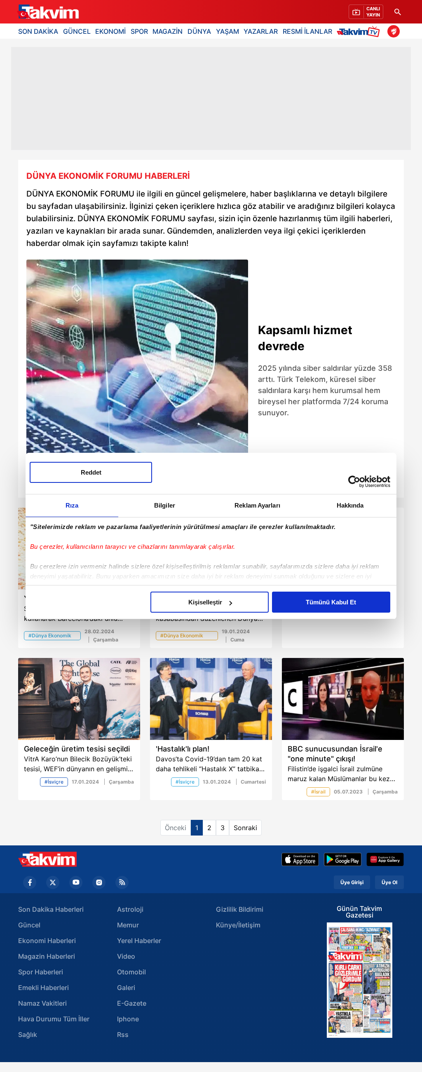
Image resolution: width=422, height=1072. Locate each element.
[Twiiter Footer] (52, 882)
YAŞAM (227, 31)
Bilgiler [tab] (164, 505)
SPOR (139, 31)
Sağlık (27, 1034)
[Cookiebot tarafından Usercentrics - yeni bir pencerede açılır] (354, 481)
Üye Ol (389, 882)
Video (126, 956)
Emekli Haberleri (43, 987)
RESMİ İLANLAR (307, 31)
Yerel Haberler (139, 940)
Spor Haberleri (40, 972)
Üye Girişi (351, 882)
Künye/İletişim (238, 925)
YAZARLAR (261, 31)
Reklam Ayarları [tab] (257, 505)
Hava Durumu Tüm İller (53, 1019)
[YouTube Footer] (75, 882)
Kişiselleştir (205, 602)
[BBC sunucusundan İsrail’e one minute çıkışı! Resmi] (343, 699)
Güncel (29, 925)
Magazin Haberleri (46, 956)
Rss (123, 1034)
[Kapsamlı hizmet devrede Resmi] (137, 370)
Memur (128, 925)
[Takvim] (48, 12)
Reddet (91, 472)
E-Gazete (131, 1003)
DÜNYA (199, 31)
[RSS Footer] (122, 882)
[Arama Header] (398, 11)
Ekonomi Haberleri (47, 940)
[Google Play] (342, 859)
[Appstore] (300, 859)
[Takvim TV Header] (359, 31)
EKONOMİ (110, 31)
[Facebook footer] (29, 882)
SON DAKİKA (38, 31)
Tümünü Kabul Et (331, 602)
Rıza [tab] (72, 505)
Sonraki (245, 828)
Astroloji (130, 909)
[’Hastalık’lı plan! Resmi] (211, 699)
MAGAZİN (167, 31)
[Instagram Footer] (99, 882)
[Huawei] (385, 859)
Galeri (126, 987)
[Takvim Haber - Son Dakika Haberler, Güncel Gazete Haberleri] (47, 859)
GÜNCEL (77, 31)
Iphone (128, 1019)
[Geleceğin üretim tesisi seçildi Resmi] (79, 699)
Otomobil (131, 972)
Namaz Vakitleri (42, 1003)
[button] (35, 376)
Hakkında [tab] (350, 505)
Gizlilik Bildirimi (239, 909)
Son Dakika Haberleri (51, 909)
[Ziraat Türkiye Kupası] (393, 31)
